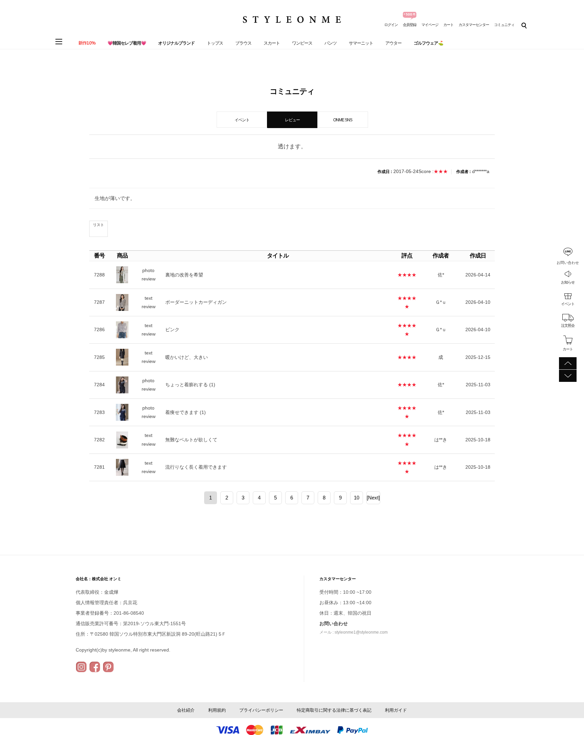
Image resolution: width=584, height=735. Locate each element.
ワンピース (302, 43)
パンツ (330, 43)
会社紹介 (186, 710)
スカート (272, 43)
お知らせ (568, 282)
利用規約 (217, 710)
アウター (393, 43)
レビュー (292, 120)
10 (356, 497)
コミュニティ (504, 25)
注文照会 (568, 325)
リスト (98, 225)
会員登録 (409, 25)
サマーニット (361, 43)
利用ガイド (396, 710)
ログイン (391, 25)
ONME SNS (342, 120)
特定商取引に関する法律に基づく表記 (334, 710)
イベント (568, 304)
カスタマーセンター (474, 25)
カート (448, 25)
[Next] (373, 497)
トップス (215, 43)
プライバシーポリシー (261, 710)
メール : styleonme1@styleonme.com (353, 632)
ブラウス (243, 43)
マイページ (429, 25)
